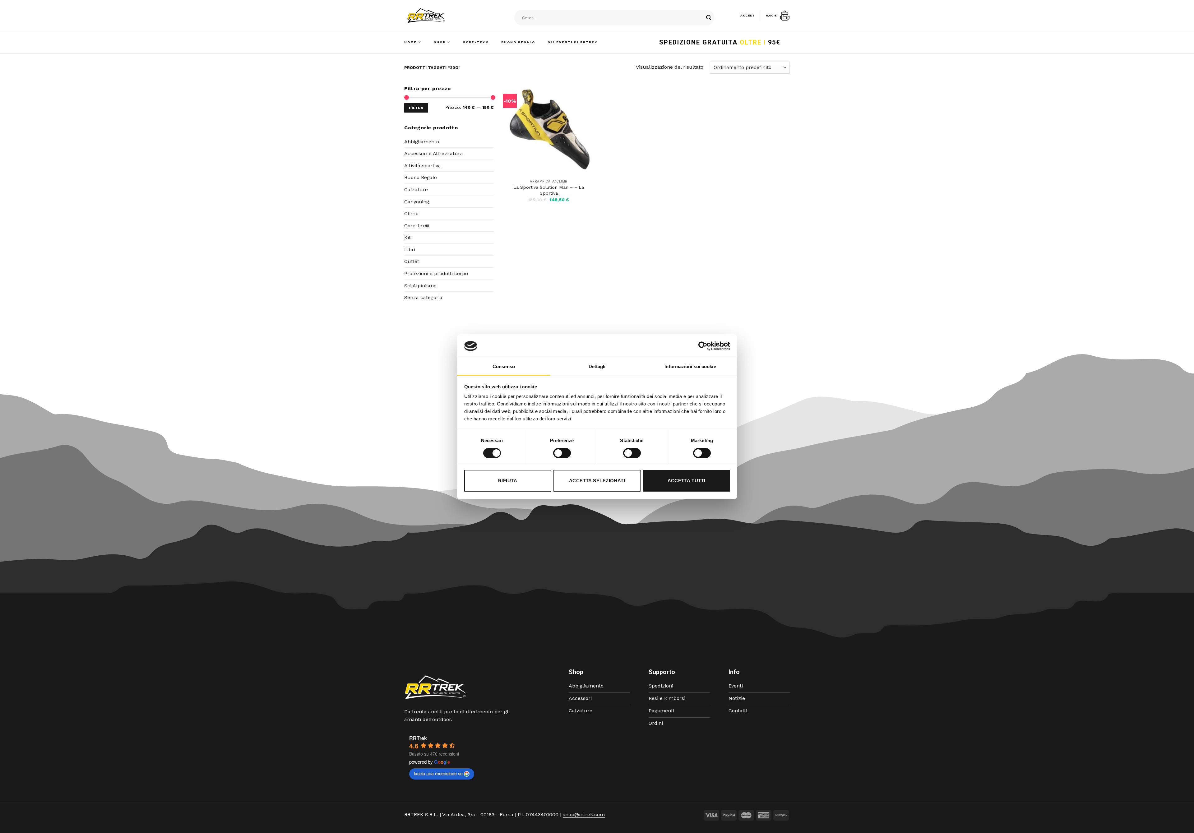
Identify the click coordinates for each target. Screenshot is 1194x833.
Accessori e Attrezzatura (433, 153)
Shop (440, 42)
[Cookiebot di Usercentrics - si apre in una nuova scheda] (703, 346)
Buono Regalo (518, 42)
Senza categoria (423, 297)
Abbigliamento (421, 142)
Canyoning (416, 202)
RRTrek (418, 738)
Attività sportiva (422, 166)
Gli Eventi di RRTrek (572, 42)
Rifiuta (507, 480)
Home (410, 42)
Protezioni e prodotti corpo (436, 273)
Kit (407, 237)
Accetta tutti (687, 480)
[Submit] (708, 18)
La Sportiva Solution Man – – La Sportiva (548, 190)
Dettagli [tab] (597, 366)
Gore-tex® (416, 226)
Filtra (416, 108)
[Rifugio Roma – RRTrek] (441, 15)
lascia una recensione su (438, 773)
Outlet (411, 261)
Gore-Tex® (476, 42)
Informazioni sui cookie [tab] (690, 366)
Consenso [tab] (504, 366)
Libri (409, 249)
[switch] (562, 453)
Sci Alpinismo (420, 286)
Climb (411, 213)
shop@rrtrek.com (584, 814)
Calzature (416, 189)
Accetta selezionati (597, 480)
